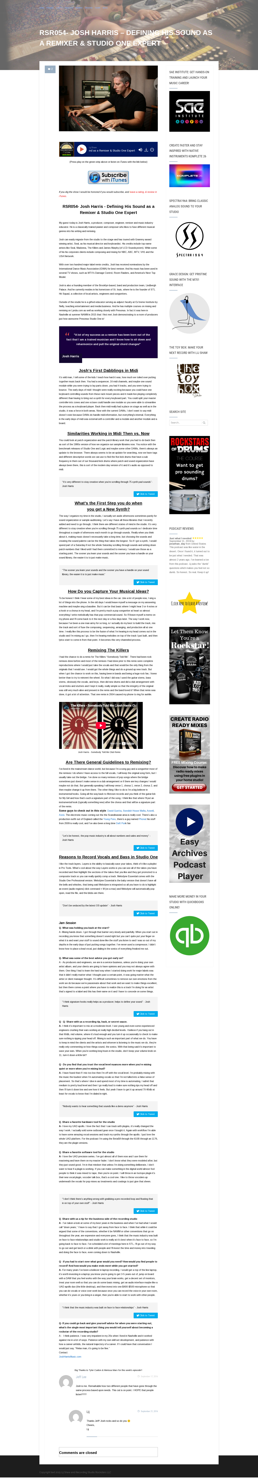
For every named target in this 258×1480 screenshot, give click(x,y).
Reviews (79, 8)
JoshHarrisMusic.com (70, 1356)
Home (41, 8)
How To (59, 8)
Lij (88, 1412)
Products (69, 8)
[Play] (82, 149)
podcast (50, 8)
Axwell (150, 811)
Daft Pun (120, 823)
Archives (89, 8)
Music (105, 8)
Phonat (142, 819)
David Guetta (114, 811)
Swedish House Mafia (134, 811)
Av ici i (61, 815)
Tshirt (97, 8)
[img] (152, 150)
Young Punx (109, 819)
